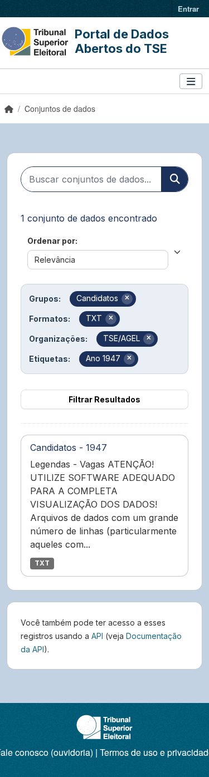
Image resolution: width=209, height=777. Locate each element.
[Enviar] (174, 179)
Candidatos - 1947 (68, 447)
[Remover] (127, 298)
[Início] (8, 108)
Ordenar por (51, 240)
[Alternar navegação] (190, 81)
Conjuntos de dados (60, 108)
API (97, 636)
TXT (42, 563)
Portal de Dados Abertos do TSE (122, 41)
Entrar (188, 8)
